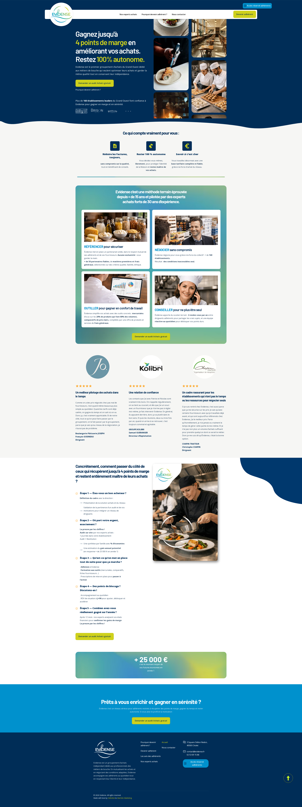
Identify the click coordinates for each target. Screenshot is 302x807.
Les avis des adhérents (151, 756)
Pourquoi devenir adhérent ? (154, 14)
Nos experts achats (128, 14)
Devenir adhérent (148, 751)
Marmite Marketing (124, 798)
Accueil (165, 742)
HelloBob (111, 798)
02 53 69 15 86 (193, 754)
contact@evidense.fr (196, 751)
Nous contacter (179, 14)
